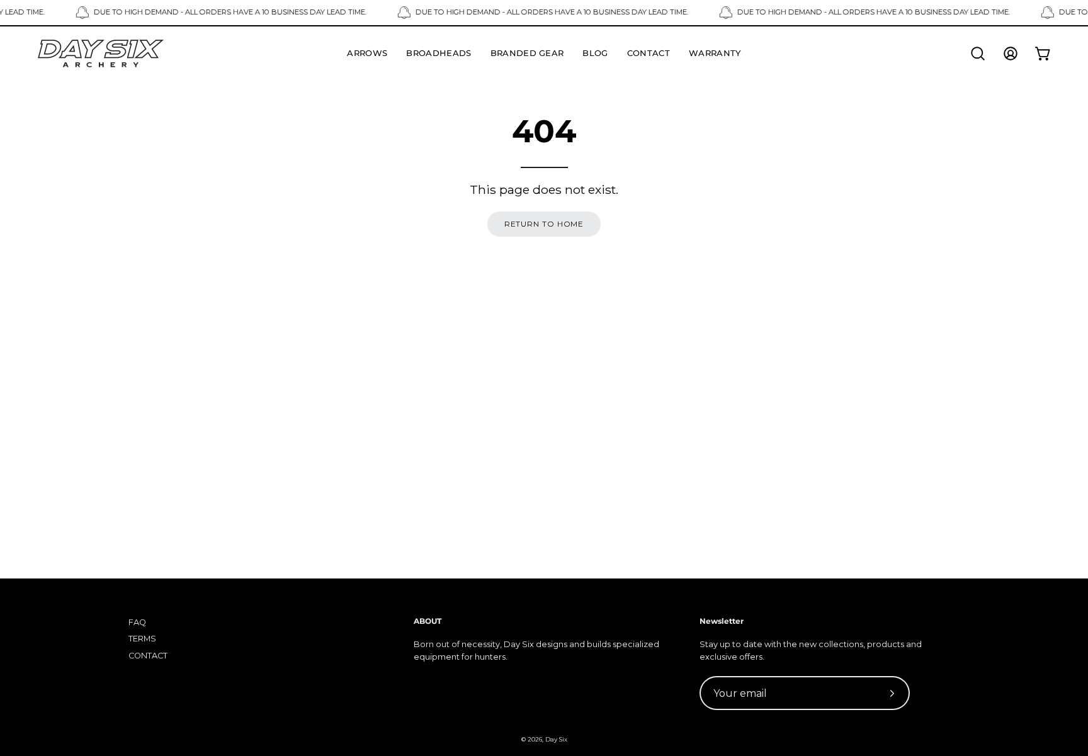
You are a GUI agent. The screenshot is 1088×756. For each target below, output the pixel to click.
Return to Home (544, 223)
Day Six (556, 739)
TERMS (142, 638)
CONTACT (147, 655)
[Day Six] (101, 53)
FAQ (137, 622)
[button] (978, 53)
